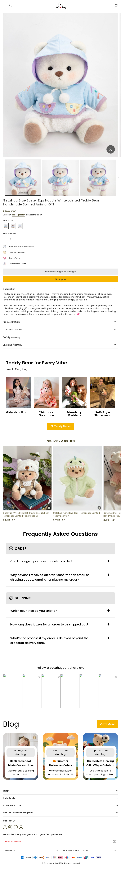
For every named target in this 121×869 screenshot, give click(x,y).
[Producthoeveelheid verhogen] (16, 239)
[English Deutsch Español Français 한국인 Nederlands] (31, 850)
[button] (5, 5)
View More (107, 724)
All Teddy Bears (60, 426)
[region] (60, 178)
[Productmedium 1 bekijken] (23, 178)
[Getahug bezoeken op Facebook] (5, 828)
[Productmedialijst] (60, 85)
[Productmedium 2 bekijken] (60, 178)
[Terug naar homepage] (60, 5)
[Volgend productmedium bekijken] (118, 177)
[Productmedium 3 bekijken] (98, 178)
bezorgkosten (18, 214)
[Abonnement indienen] (115, 841)
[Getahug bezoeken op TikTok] (16, 828)
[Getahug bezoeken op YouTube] (21, 828)
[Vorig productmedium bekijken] (2, 177)
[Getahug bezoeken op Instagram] (10, 828)
